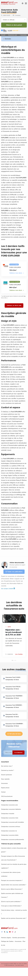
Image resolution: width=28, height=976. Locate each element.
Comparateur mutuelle (7, 813)
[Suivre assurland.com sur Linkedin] (7, 931)
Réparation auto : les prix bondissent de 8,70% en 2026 (13, 632)
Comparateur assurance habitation (11, 809)
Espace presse (5, 788)
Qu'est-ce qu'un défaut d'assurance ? (11, 889)
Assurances (4, 783)
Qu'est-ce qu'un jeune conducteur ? (11, 901)
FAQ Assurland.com (7, 796)
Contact (3, 792)
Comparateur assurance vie (9, 831)
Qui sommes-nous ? (7, 766)
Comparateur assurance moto (9, 818)
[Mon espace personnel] (22, 3)
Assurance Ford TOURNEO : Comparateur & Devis (14, 697)
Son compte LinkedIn (7, 588)
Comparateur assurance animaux (10, 826)
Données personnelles (18, 937)
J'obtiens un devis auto (14, 305)
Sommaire (8, 39)
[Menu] (26, 3)
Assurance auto (12, 35)
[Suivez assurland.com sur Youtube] (10, 931)
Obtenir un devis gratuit (14, 25)
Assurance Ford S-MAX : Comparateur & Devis (13, 678)
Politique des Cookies (7, 941)
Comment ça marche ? (7, 770)
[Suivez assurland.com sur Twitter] (4, 931)
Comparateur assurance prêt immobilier (12, 822)
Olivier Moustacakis (17, 563)
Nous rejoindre (5, 779)
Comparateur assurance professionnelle (12, 839)
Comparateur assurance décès (9, 835)
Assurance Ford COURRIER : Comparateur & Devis (14, 725)
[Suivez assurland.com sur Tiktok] (15, 931)
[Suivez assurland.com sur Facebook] (2, 931)
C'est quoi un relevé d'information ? (11, 906)
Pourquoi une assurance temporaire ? (11, 880)
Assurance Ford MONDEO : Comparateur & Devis (14, 706)
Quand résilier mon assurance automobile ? (13, 885)
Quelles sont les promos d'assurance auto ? (13, 918)
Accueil (3, 35)
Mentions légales (6, 937)
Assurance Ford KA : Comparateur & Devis (12, 715)
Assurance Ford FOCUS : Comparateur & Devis (13, 688)
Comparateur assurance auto (9, 805)
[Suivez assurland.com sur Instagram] (12, 931)
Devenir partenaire (6, 775)
